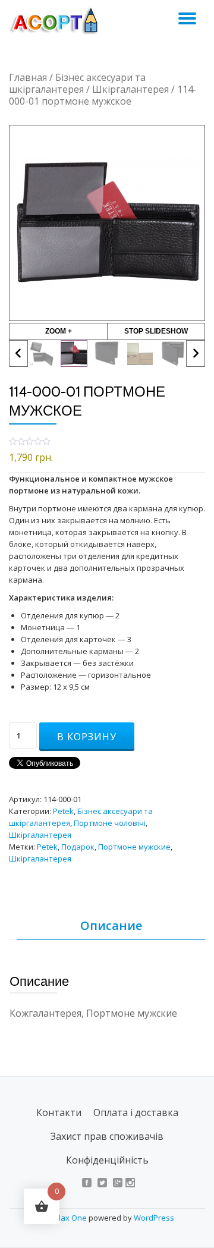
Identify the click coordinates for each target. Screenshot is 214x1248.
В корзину (87, 736)
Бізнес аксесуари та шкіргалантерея (77, 83)
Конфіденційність (107, 1160)
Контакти (58, 1112)
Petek (63, 811)
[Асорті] (60, 21)
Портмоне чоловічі (110, 823)
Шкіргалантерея (130, 89)
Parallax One (64, 1217)
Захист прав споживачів (107, 1136)
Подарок (78, 846)
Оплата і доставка (135, 1112)
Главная (28, 77)
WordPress (154, 1217)
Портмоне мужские (134, 846)
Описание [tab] (111, 925)
